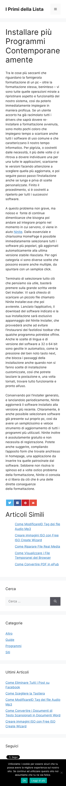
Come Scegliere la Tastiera (25, 693)
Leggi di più (38, 780)
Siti (8, 652)
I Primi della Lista (25, 9)
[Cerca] (55, 601)
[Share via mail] (33, 503)
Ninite (18, 232)
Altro (9, 633)
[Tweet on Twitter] (9, 503)
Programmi (13, 646)
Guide (10, 640)
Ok (24, 780)
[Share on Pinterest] (25, 503)
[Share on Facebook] (17, 503)
